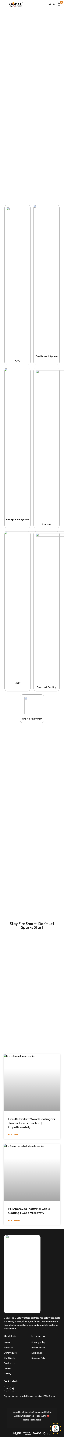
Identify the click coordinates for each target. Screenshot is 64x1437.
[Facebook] (13, 1388)
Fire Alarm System (32, 718)
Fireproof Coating (46, 687)
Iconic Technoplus (32, 1419)
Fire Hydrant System (46, 356)
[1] (59, 4)
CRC (17, 360)
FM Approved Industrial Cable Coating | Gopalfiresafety (29, 1211)
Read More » (14, 1135)
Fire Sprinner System (17, 519)
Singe (17, 682)
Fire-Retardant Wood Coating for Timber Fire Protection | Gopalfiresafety (32, 1123)
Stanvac (46, 523)
